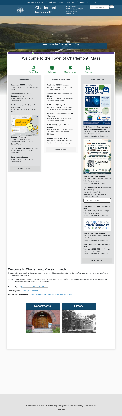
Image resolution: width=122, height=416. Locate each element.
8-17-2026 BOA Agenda (56, 105)
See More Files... (61, 150)
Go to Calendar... (97, 260)
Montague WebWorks (65, 406)
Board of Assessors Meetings (60, 109)
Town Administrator (57, 89)
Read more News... (25, 168)
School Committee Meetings (60, 143)
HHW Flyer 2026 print (92, 200)
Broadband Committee (99, 136)
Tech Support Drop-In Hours (94, 176)
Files (61, 2)
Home (27, 2)
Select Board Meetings (58, 101)
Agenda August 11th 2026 (57, 138)
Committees (51, 2)
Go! (111, 7)
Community (82, 2)
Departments (37, 2)
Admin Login (61, 409)
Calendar (70, 2)
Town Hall (95, 197)
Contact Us (70, 13)
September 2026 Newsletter (58, 85)
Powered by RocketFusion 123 (85, 406)
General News (16, 101)
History (93, 2)
